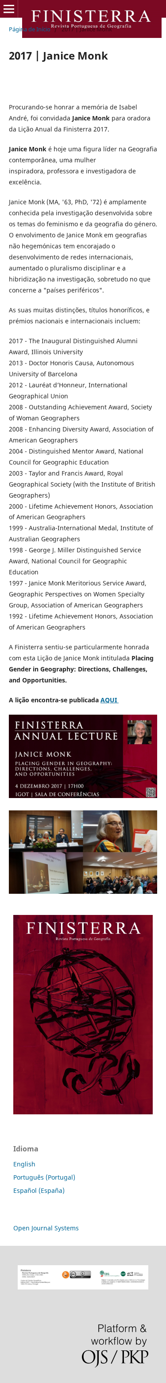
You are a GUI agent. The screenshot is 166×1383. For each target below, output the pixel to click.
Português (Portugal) (44, 1177)
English (24, 1164)
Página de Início (29, 29)
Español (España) (39, 1190)
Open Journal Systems (46, 1228)
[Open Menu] (9, 9)
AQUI (109, 700)
